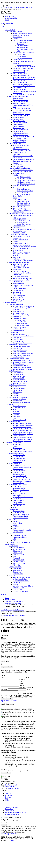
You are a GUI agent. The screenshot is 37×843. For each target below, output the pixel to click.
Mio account (9, 795)
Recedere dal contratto (12, 814)
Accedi (7, 20)
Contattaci (8, 797)
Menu (2, 26)
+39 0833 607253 (13, 788)
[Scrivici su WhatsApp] (5, 834)
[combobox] (10, 9)
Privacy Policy (9, 809)
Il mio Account (9, 16)
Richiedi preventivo (7, 699)
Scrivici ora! (13, 834)
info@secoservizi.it (11, 785)
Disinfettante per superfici (13, 603)
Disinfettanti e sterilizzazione (14, 601)
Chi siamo (8, 793)
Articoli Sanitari (10, 599)
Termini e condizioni (11, 807)
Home (7, 598)
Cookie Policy (9, 810)
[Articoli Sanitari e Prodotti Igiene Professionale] (16, 7)
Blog (6, 799)
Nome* (3, 677)
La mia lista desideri (11, 18)
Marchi (7, 800)
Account (3, 594)
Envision (11, 840)
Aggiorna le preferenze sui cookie (15, 812)
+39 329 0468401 (9, 787)
